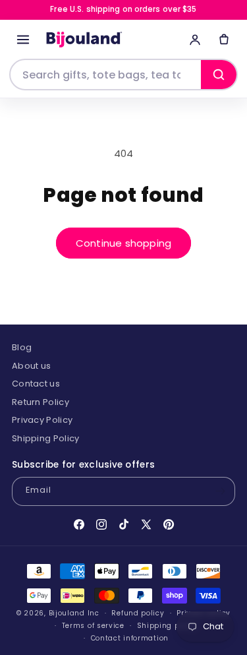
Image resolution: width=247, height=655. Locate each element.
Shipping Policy (46, 438)
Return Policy (40, 402)
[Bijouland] (83, 40)
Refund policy (137, 613)
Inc (93, 613)
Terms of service (93, 626)
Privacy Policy (42, 419)
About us (31, 365)
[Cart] (224, 39)
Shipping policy (167, 626)
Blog (22, 347)
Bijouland (67, 613)
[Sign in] (195, 39)
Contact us (36, 383)
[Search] (218, 74)
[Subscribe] (220, 491)
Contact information (130, 638)
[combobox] (106, 74)
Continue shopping (123, 243)
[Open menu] (23, 39)
